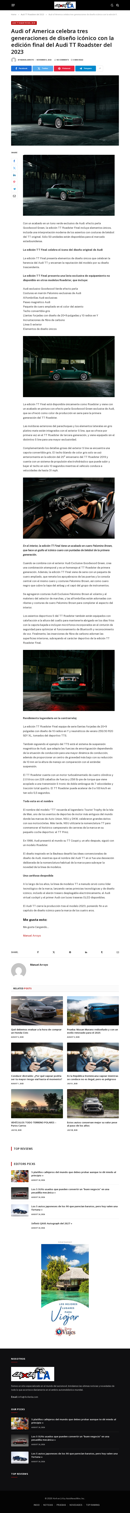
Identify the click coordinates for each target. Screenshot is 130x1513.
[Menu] (13, 5)
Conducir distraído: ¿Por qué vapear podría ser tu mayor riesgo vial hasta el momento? (36, 1077)
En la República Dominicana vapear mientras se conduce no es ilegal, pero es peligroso (92, 1077)
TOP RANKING (93, 1505)
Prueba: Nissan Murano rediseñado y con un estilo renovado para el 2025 (92, 1031)
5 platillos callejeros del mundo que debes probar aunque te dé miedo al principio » (73, 1173)
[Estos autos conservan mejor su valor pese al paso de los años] (93, 1103)
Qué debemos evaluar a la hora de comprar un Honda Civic (36, 1031)
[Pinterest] (14, 182)
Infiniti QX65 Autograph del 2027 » (51, 1223)
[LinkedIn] (14, 175)
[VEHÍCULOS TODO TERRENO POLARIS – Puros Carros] (37, 1103)
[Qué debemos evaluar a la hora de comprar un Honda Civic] (37, 1010)
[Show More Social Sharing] (100, 68)
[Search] (117, 5)
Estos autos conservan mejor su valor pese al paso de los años (92, 1124)
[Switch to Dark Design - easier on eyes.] (112, 5)
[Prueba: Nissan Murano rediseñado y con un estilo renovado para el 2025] (93, 1010)
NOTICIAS (48, 1505)
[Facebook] (14, 161)
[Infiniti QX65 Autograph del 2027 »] (20, 1227)
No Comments (63, 60)
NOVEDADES (76, 1505)
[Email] (14, 196)
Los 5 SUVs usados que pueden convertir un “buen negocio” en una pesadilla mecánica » (70, 1191)
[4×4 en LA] (65, 5)
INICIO (37, 1505)
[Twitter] (14, 168)
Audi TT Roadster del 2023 (24, 23)
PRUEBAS (61, 1505)
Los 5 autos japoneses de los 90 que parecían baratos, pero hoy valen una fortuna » (74, 1208)
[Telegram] (14, 189)
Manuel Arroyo (27, 60)
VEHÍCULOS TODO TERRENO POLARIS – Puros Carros (33, 1124)
